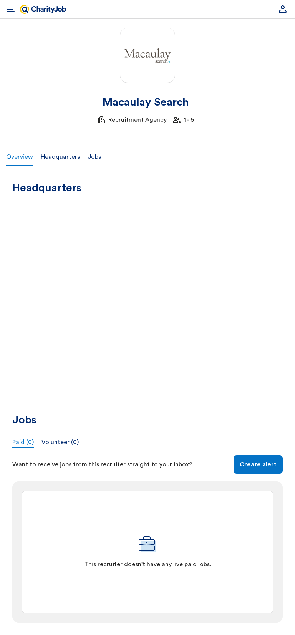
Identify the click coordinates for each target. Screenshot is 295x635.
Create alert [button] (258, 464)
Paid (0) (23, 442)
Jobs (94, 157)
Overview (19, 157)
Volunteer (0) (60, 442)
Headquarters (60, 157)
